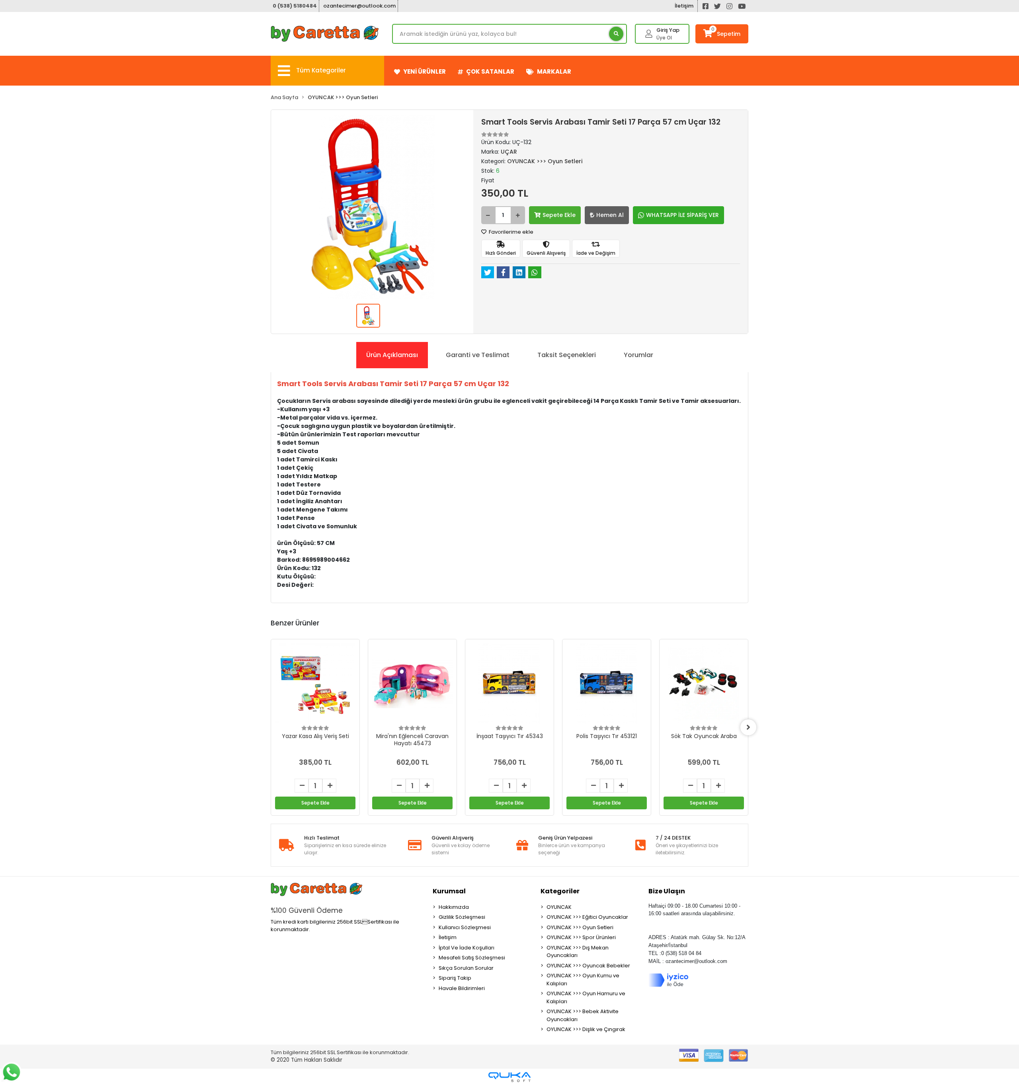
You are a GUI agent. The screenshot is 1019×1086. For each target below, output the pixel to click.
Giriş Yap (667, 30)
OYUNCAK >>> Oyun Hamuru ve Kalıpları (586, 997)
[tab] (392, 355)
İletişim (684, 6)
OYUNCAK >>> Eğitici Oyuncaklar (587, 917)
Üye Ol (664, 37)
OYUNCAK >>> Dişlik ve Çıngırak (586, 1029)
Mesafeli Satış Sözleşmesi (472, 957)
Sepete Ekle (559, 215)
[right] (748, 727)
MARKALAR (554, 71)
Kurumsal (449, 891)
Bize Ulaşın (666, 891)
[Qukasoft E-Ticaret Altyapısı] (509, 1077)
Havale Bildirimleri (462, 988)
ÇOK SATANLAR (490, 71)
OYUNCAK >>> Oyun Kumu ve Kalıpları (583, 979)
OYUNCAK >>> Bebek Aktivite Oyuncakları (583, 1015)
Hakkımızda (454, 907)
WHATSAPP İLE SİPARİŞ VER (682, 215)
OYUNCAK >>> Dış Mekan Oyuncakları (578, 951)
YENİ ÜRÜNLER (424, 71)
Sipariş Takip (455, 978)
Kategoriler (560, 891)
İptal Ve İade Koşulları (466, 947)
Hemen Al (610, 215)
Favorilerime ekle (510, 232)
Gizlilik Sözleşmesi (462, 917)
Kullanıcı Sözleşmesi (465, 927)
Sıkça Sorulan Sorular (466, 968)
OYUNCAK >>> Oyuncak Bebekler (588, 965)
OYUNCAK (559, 907)
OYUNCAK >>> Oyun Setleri (580, 927)
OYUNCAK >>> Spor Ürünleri (581, 937)
